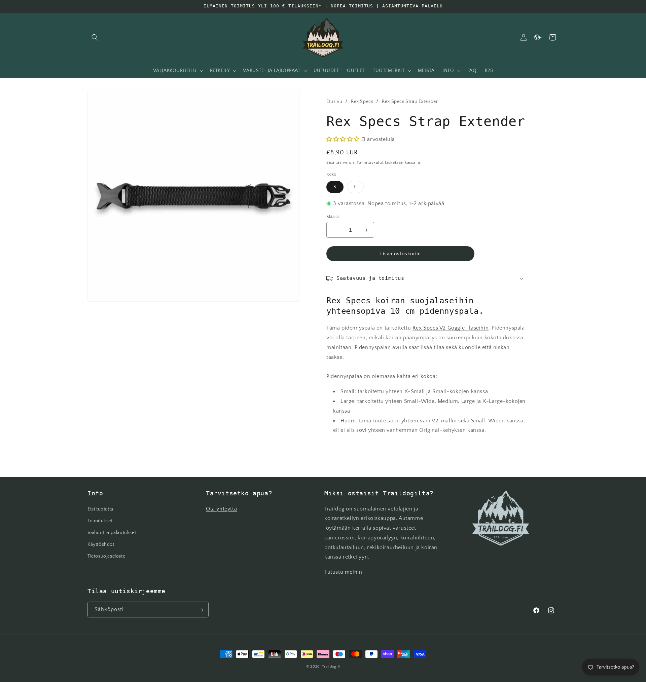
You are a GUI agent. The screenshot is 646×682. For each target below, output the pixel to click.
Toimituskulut (370, 162)
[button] (94, 37)
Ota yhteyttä (221, 509)
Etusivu (334, 101)
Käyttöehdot (100, 544)
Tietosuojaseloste (106, 556)
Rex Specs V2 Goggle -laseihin (450, 328)
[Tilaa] (200, 610)
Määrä (332, 216)
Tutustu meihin (343, 572)
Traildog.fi (331, 667)
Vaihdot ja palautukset (111, 532)
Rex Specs (362, 101)
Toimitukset (100, 521)
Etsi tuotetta (100, 509)
